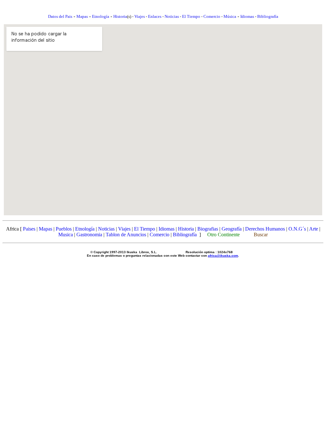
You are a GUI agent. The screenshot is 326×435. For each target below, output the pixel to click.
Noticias (172, 16)
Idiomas (247, 16)
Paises (29, 229)
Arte (313, 229)
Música (229, 16)
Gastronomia (89, 234)
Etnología (85, 229)
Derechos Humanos (265, 229)
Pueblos (64, 229)
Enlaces (154, 16)
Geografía (232, 229)
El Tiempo (191, 16)
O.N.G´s (297, 229)
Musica (65, 234)
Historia (120, 16)
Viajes (139, 16)
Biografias (207, 229)
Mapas (45, 229)
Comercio (211, 16)
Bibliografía (267, 16)
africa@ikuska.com (223, 255)
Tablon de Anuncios (126, 234)
